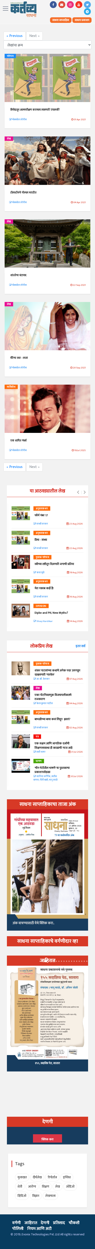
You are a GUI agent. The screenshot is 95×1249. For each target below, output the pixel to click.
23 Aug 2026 (76, 524)
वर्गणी (16, 1222)
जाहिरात (30, 1222)
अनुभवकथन (42, 509)
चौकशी (74, 1222)
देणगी (45, 1222)
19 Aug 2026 (76, 572)
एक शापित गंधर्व (18, 440)
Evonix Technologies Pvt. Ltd (40, 1234)
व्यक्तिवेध (11, 387)
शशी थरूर (40, 752)
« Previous (14, 36)
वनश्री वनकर (42, 524)
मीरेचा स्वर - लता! (19, 358)
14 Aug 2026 (76, 621)
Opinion (41, 606)
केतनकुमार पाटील (44, 703)
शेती (20, 1186)
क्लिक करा (47, 1139)
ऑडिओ (70, 1186)
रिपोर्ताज (52, 1177)
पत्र (37, 737)
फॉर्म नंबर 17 (41, 515)
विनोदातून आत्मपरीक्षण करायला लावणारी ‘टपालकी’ (35, 109)
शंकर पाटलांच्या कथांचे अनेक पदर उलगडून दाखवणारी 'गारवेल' (57, 672)
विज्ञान (35, 1195)
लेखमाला (50, 1195)
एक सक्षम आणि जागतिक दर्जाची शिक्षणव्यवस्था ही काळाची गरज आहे (53, 745)
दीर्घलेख (37, 1177)
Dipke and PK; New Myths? (51, 612)
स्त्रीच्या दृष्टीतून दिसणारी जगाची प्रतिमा (54, 564)
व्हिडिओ (22, 1195)
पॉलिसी (18, 1228)
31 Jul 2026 (77, 752)
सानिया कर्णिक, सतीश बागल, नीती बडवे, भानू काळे (45, 778)
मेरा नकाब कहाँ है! (44, 588)
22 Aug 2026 (76, 548)
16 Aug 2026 (76, 597)
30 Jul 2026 (76, 776)
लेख (9, 139)
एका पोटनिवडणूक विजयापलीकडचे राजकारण (53, 697)
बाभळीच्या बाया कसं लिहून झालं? (53, 719)
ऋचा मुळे (40, 572)
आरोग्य (32, 1186)
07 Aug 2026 (76, 679)
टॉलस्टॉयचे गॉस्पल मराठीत (23, 192)
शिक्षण (45, 1186)
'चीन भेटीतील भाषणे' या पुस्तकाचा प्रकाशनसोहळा (52, 770)
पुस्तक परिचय (42, 557)
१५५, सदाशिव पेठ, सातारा (47, 1063)
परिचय (10, 56)
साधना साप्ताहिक (60, 20)
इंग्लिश (67, 1177)
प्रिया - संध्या (41, 539)
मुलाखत (22, 1177)
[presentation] (78, 492)
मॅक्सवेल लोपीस (19, 120)
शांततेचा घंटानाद (18, 275)
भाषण (39, 761)
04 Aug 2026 (76, 703)
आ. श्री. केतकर (43, 679)
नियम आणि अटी (39, 1228)
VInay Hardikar (44, 621)
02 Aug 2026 (76, 728)
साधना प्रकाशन (82, 20)
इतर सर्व (80, 646)
